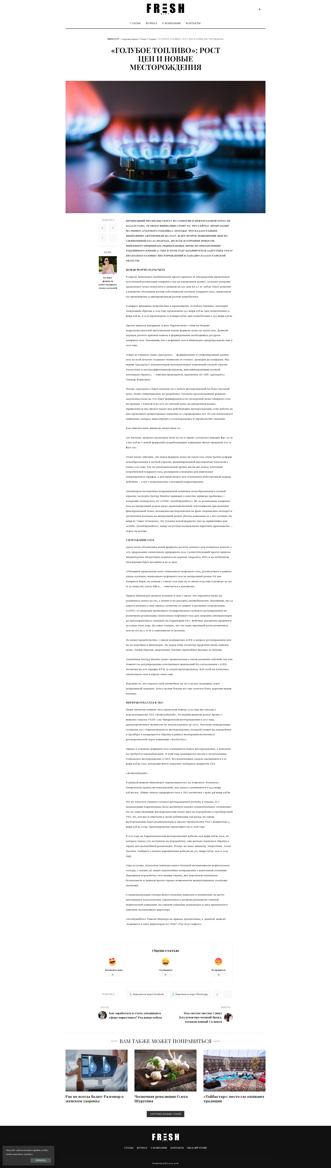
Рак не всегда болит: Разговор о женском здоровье (94, 1098)
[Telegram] (263, 9)
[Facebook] (102, 228)
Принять (41, 1160)
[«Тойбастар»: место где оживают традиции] (234, 1070)
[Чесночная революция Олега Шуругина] (165, 1070)
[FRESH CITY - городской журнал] (165, 9)
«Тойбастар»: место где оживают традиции (233, 1098)
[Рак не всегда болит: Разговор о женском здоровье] (97, 1070)
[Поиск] (263, 23)
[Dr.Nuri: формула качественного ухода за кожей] (108, 265)
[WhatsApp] (113, 228)
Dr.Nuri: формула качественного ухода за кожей (108, 282)
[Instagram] (259, 9)
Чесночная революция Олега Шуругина (161, 1098)
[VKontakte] (102, 238)
